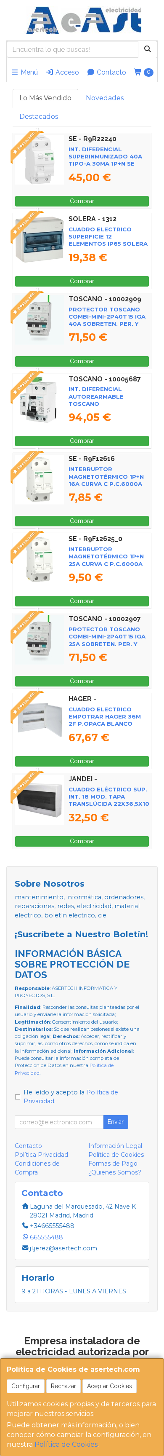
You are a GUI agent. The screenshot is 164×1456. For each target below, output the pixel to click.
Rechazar (63, 1386)
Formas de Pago (113, 1163)
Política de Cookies (66, 1444)
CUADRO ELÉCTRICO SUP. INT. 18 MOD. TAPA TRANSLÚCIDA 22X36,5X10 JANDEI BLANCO (109, 800)
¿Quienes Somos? (114, 1172)
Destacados (38, 117)
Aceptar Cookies (109, 1386)
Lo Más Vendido (45, 98)
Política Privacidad (41, 1154)
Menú (28, 72)
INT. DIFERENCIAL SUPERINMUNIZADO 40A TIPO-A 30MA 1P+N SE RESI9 (105, 160)
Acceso (66, 72)
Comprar (82, 201)
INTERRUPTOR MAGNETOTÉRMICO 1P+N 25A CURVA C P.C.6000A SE (106, 560)
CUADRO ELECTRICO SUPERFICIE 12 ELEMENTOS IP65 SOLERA (108, 236)
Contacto (110, 72)
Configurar (25, 1386)
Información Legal (115, 1146)
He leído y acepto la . (71, 1097)
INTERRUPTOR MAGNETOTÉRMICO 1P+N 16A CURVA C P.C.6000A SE (106, 480)
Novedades (105, 98)
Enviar (116, 1121)
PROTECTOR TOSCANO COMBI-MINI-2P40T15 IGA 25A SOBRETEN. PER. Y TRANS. (107, 640)
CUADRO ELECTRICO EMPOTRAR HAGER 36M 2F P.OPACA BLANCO (105, 716)
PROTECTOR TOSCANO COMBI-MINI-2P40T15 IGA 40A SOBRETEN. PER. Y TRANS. (107, 320)
